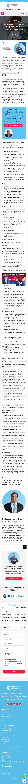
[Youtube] (14, 704)
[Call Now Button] (24, 781)
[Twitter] (11, 704)
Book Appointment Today (13, 125)
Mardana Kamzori (14, 57)
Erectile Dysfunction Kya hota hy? (17, 361)
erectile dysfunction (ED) (12, 79)
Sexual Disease (14, 20)
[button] (2, 13)
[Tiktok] (20, 704)
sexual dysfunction (20, 78)
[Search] (25, 547)
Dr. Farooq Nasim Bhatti (8, 369)
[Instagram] (17, 704)
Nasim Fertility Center (14, 522)
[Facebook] (8, 704)
